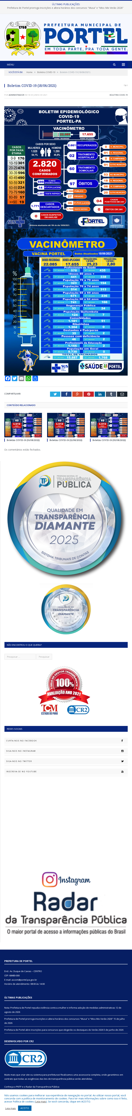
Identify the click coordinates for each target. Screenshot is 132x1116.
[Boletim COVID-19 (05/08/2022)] (109, 425)
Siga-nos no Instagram (21, 751)
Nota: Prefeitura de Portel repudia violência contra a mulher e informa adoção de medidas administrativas (59, 1007)
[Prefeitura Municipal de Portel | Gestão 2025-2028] (66, 37)
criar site (25, 1074)
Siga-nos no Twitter (19, 761)
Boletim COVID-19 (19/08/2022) (23, 440)
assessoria (84, 1074)
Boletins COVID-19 (119, 95)
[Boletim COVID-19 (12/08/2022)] (66, 425)
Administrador (16, 95)
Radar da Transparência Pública (42, 1086)
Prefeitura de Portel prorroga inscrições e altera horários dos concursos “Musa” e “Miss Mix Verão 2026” (65, 7)
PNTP (18, 1086)
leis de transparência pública (59, 1078)
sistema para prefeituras (47, 1074)
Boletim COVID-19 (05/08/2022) (109, 440)
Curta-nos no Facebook (21, 740)
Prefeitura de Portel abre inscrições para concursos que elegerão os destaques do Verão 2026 (53, 1029)
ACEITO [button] (24, 1108)
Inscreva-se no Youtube (21, 771)
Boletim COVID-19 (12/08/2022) (66, 440)
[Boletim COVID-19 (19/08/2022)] (23, 425)
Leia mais (40, 1101)
